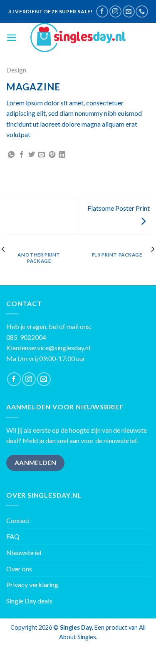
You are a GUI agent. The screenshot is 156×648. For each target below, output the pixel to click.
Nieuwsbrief (24, 552)
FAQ (13, 536)
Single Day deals (29, 601)
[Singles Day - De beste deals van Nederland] (78, 37)
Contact (18, 520)
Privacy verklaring (32, 584)
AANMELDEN (36, 462)
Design (16, 70)
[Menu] (11, 37)
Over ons (19, 569)
